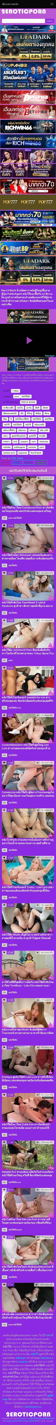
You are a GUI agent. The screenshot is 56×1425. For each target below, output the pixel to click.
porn (17, 396)
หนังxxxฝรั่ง (39, 424)
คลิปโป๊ (34, 1354)
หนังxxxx (22, 430)
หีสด (5, 419)
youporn (24, 441)
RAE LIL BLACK (28, 402)
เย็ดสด (45, 408)
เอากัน (28, 408)
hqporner (23, 453)
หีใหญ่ (29, 413)
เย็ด (22, 413)
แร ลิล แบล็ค (8, 408)
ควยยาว (6, 441)
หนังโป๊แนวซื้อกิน (22, 419)
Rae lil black (36, 453)
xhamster (44, 441)
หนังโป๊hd (49, 419)
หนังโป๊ (7, 424)
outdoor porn (9, 453)
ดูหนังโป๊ (32, 436)
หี (11, 419)
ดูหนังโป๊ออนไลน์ (18, 436)
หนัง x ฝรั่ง (44, 430)
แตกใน (20, 408)
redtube (7, 447)
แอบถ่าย (22, 1361)
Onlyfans (46, 1357)
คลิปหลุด (21, 1357)
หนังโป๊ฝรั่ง (26, 396)
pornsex (32, 447)
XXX (48, 1335)
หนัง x (5, 436)
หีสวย (47, 413)
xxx (19, 708)
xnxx (34, 441)
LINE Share (41, 462)
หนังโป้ (28, 424)
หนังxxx (33, 430)
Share (18, 462)
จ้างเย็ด (42, 436)
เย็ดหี (37, 408)
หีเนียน (38, 413)
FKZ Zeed (17, 458)
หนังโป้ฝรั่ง (17, 424)
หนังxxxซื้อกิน (9, 430)
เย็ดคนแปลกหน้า (10, 413)
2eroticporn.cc (33, 1406)
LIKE (7, 462)
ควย (15, 441)
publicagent (19, 447)
